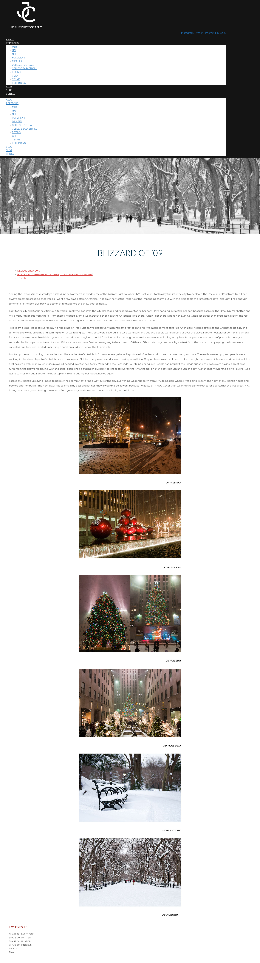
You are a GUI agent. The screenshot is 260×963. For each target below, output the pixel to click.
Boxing (16, 72)
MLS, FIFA (17, 61)
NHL (14, 54)
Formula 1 (18, 57)
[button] (130, 934)
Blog (9, 86)
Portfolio (12, 43)
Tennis (16, 79)
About (10, 39)
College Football (23, 64)
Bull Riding (19, 83)
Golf (15, 75)
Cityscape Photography (76, 274)
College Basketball (24, 68)
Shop (9, 90)
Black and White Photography (38, 274)
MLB (14, 46)
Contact (11, 93)
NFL (14, 50)
